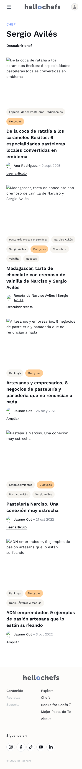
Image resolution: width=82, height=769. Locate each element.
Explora (47, 691)
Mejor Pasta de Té (56, 712)
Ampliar (12, 419)
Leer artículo (16, 173)
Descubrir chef (19, 45)
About (46, 719)
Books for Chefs (54, 705)
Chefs (46, 698)
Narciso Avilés (43, 295)
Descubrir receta (19, 307)
